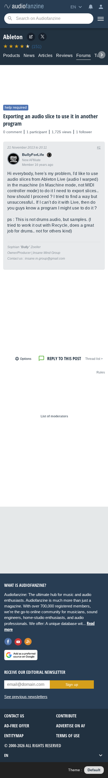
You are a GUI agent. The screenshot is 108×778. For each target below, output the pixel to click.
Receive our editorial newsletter (34, 672)
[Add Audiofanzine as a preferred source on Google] (20, 655)
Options (25, 359)
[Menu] (101, 18)
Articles (45, 55)
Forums (83, 55)
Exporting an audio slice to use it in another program (50, 120)
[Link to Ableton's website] (31, 37)
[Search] (9, 18)
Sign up (72, 684)
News (29, 55)
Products (11, 55)
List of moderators (54, 416)
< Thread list (94, 359)
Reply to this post (64, 358)
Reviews (64, 55)
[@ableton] (42, 37)
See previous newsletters (25, 696)
